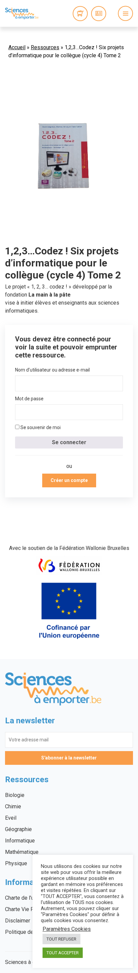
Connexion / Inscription (98, 13)
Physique (16, 863)
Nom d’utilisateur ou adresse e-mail (52, 370)
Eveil (10, 818)
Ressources (45, 47)
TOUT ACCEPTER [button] (63, 952)
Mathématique (22, 852)
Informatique (20, 840)
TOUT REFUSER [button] (61, 939)
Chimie (13, 806)
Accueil (16, 47)
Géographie (18, 829)
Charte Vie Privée (25, 909)
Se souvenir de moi (40, 427)
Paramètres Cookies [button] (67, 929)
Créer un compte (69, 480)
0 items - (80, 13)
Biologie (14, 795)
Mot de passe (29, 398)
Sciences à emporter (22, 13)
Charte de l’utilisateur (29, 898)
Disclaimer (17, 920)
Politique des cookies (31, 932)
